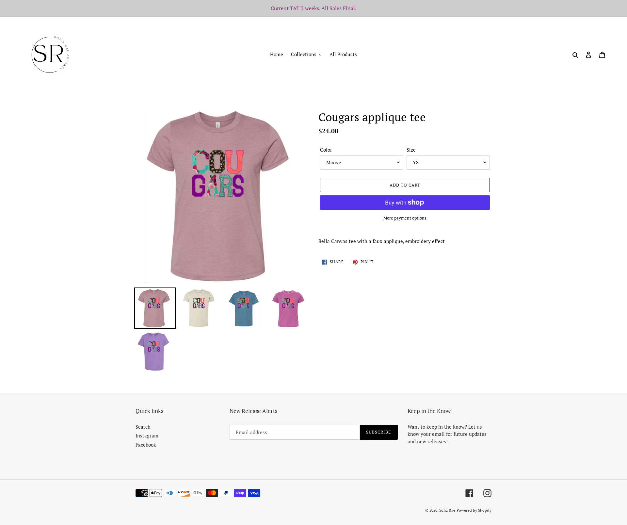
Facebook (146, 444)
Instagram (147, 435)
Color (326, 149)
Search (143, 426)
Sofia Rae (447, 510)
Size (411, 149)
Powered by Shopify (474, 510)
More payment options (404, 218)
